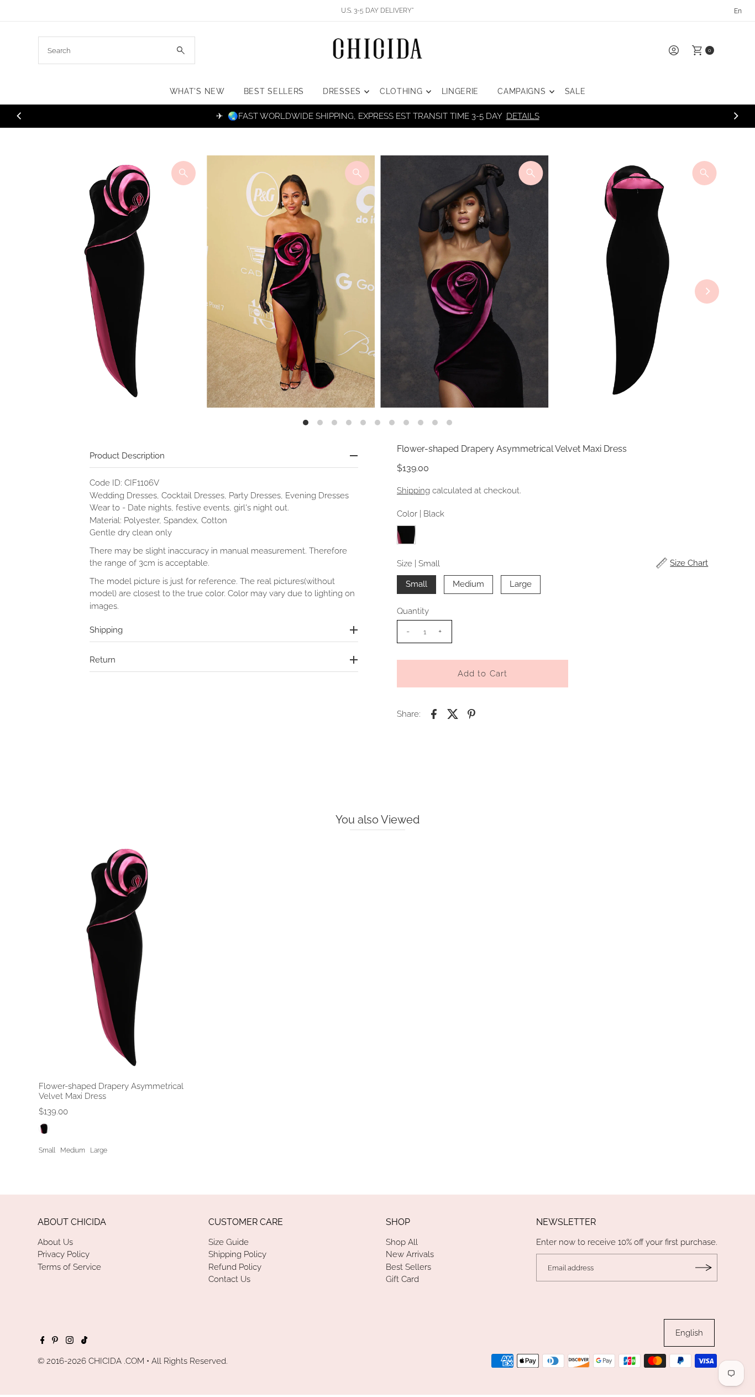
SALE (575, 91)
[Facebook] (42, 1341)
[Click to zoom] (183, 173)
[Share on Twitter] (452, 713)
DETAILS (522, 116)
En (738, 11)
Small (416, 584)
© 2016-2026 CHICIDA (80, 1361)
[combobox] (117, 50)
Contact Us (229, 1279)
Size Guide (228, 1242)
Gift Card (402, 1279)
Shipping (413, 491)
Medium (468, 584)
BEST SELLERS (274, 91)
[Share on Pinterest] (471, 713)
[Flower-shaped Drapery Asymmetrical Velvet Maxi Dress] (117, 958)
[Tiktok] (84, 1341)
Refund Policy (234, 1267)
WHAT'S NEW (197, 91)
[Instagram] (70, 1341)
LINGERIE (460, 91)
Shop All (402, 1242)
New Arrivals (410, 1254)
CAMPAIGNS (521, 91)
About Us (55, 1242)
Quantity (413, 611)
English (689, 1333)
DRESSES (342, 91)
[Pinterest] (55, 1341)
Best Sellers (408, 1267)
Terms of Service (69, 1267)
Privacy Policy (64, 1254)
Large (521, 584)
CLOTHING (401, 91)
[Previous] (19, 116)
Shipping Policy (237, 1254)
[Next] (736, 116)
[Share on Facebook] (434, 713)
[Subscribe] (703, 1267)
